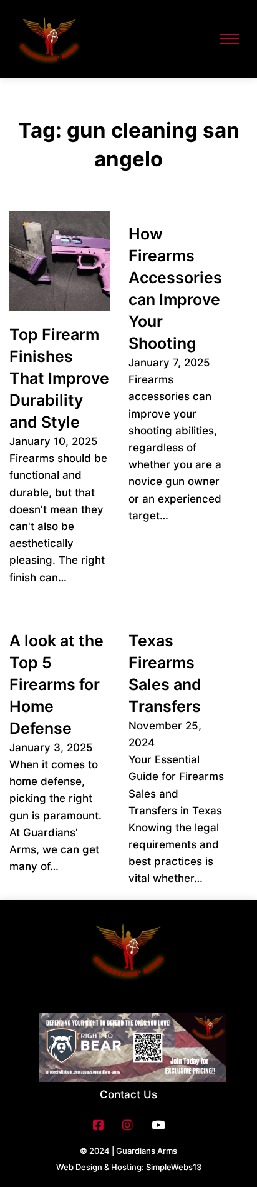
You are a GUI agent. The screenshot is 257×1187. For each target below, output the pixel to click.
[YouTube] (158, 1125)
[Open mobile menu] (229, 39)
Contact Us (128, 1094)
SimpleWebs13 (173, 1167)
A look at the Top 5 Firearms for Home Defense (56, 684)
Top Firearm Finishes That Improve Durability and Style (59, 378)
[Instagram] (127, 1125)
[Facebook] (98, 1125)
